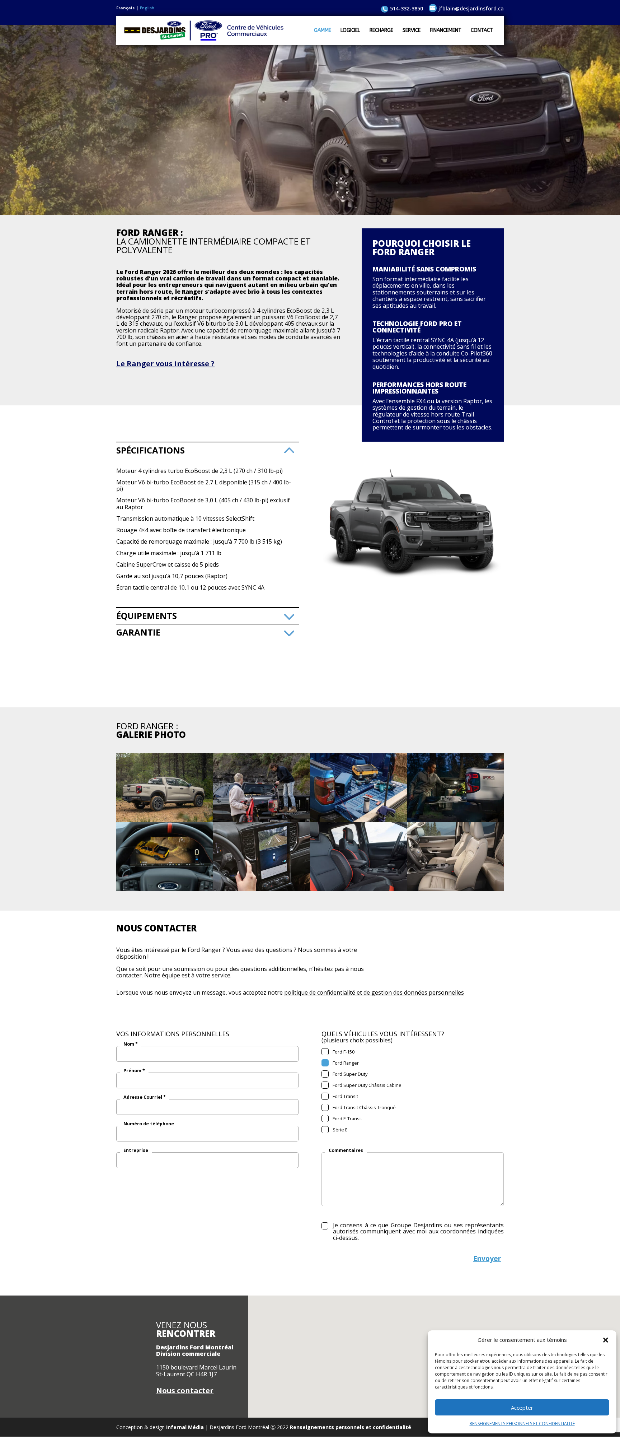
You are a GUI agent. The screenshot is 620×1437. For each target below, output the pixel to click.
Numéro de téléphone (148, 1123)
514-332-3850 (406, 8)
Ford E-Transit (346, 1118)
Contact (482, 30)
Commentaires (346, 1150)
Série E (339, 1129)
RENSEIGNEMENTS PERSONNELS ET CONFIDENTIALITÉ (522, 1423)
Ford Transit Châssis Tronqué (363, 1107)
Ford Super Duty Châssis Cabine (365, 1085)
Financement (445, 30)
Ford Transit (344, 1096)
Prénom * (134, 1070)
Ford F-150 (342, 1051)
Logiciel (350, 30)
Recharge (381, 30)
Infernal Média (185, 1427)
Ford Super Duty (348, 1074)
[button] (605, 1340)
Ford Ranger (344, 1063)
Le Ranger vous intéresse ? (165, 363)
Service (412, 30)
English (147, 8)
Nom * (130, 1044)
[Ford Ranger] (164, 820)
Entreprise (135, 1150)
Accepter (522, 1407)
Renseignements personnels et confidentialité (350, 1427)
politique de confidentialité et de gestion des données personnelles (374, 992)
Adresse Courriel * (144, 1097)
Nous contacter (184, 1390)
